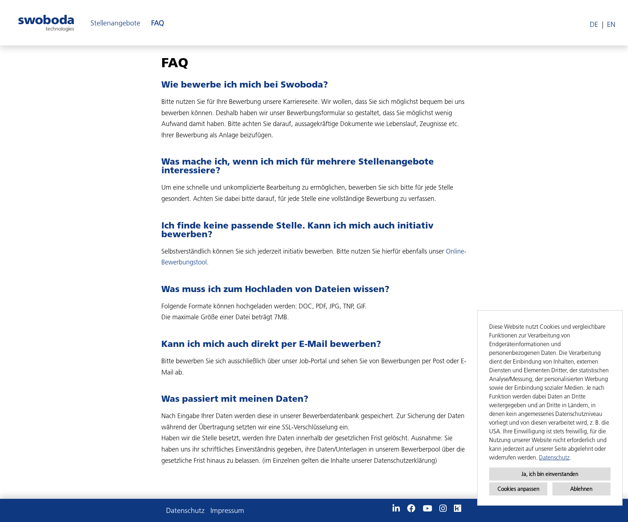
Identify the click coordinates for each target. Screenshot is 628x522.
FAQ (157, 23)
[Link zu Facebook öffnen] (411, 508)
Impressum (227, 510)
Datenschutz (554, 457)
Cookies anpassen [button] (518, 488)
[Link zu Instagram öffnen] (443, 508)
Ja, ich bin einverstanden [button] (550, 473)
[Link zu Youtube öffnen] (427, 508)
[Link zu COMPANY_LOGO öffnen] (46, 23)
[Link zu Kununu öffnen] (457, 508)
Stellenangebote (115, 23)
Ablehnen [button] (581, 488)
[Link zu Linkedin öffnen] (396, 508)
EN (611, 24)
